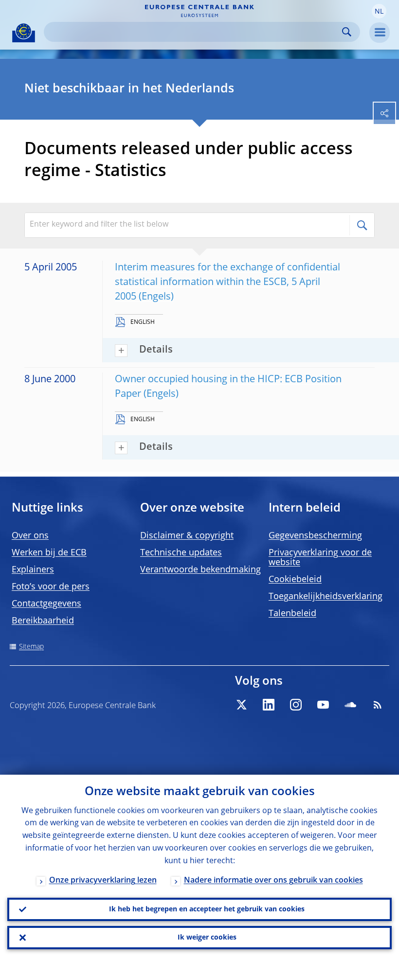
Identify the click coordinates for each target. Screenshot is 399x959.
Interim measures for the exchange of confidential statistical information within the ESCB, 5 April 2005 (227, 282)
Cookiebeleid (295, 579)
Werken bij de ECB (49, 553)
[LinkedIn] (268, 704)
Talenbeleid (292, 613)
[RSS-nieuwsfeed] (377, 704)
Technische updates (181, 553)
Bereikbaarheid (43, 621)
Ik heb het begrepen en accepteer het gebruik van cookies (207, 909)
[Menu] (379, 32)
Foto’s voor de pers (51, 587)
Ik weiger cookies (207, 937)
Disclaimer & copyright (187, 536)
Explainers (33, 570)
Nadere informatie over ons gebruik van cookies (273, 881)
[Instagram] (296, 704)
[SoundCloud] (350, 704)
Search (347, 31)
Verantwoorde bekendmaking (200, 570)
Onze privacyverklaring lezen (103, 881)
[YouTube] (323, 704)
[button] (379, 11)
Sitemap (31, 646)
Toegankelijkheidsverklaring (325, 596)
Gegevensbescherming (315, 536)
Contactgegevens (46, 604)
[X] (241, 704)
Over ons (30, 536)
